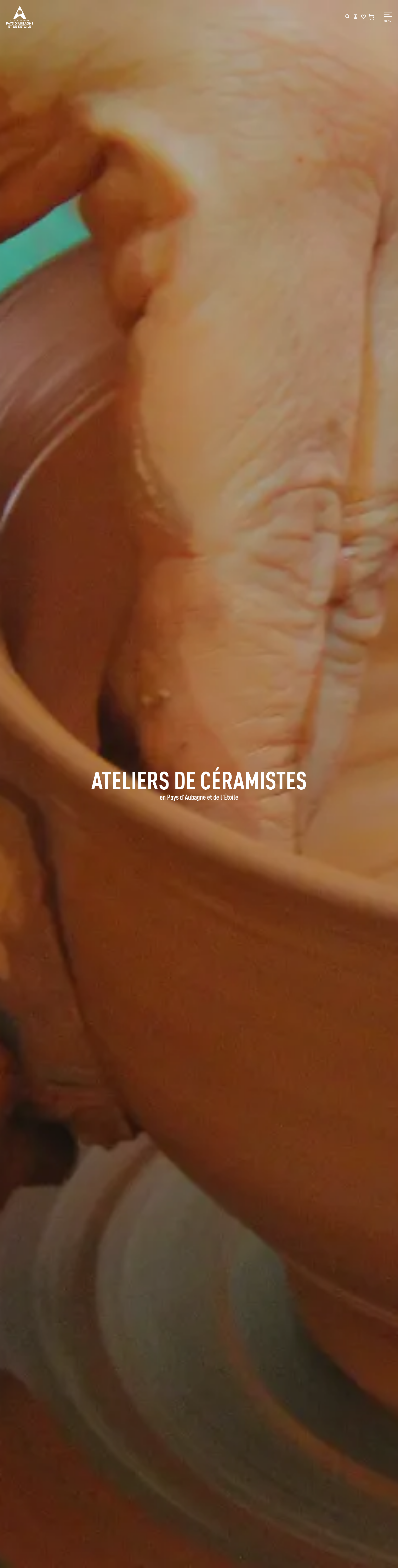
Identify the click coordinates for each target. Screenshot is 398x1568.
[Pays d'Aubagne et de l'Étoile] (19, 17)
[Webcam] (355, 17)
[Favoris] (363, 16)
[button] (347, 16)
